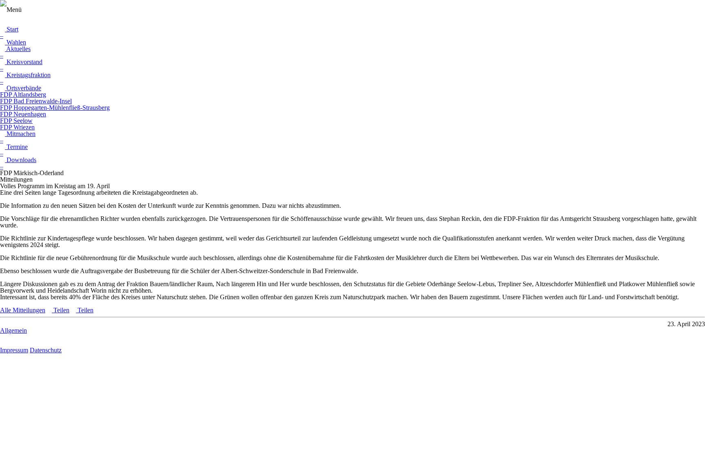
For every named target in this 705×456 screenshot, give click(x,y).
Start (11, 29)
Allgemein (13, 330)
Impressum (14, 350)
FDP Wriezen (17, 127)
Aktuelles (18, 48)
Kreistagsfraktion (28, 74)
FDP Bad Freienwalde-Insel (36, 101)
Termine (16, 146)
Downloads (20, 159)
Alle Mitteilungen (22, 310)
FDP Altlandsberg (23, 94)
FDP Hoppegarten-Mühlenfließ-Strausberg (55, 107)
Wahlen (15, 42)
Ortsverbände (23, 88)
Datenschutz (46, 350)
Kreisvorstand (23, 61)
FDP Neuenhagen (23, 114)
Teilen (60, 310)
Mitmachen (20, 133)
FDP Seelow (16, 120)
